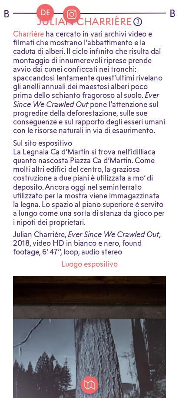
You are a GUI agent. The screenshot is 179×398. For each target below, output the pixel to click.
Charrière (28, 33)
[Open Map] (89, 385)
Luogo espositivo (89, 264)
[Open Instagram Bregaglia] (71, 14)
